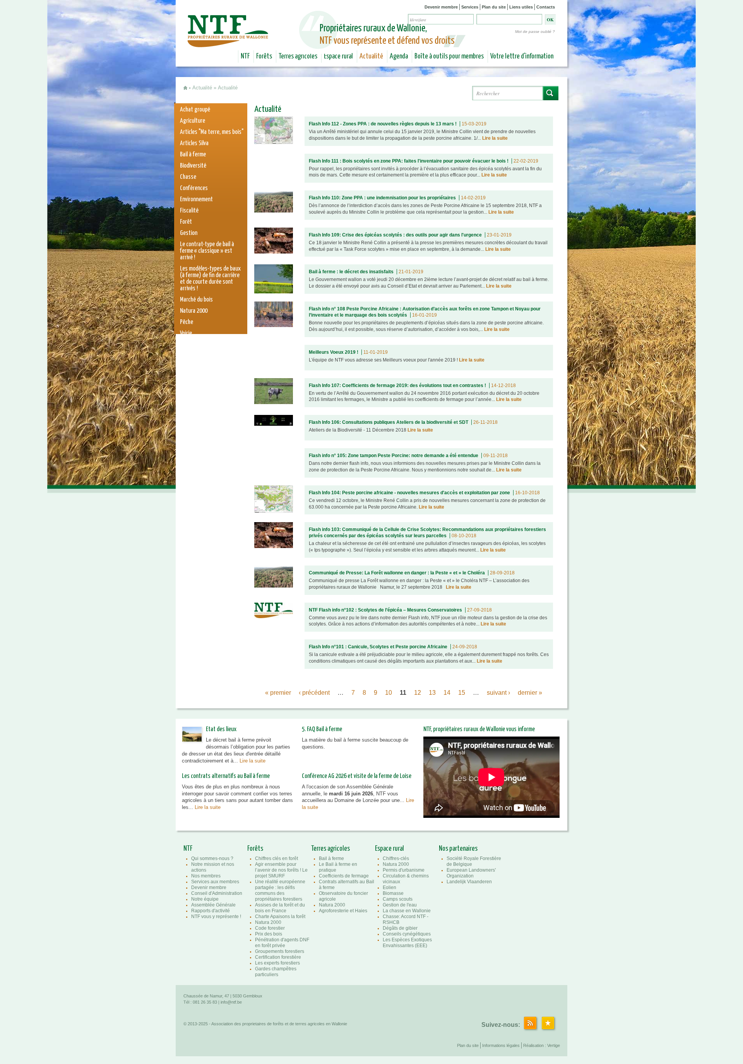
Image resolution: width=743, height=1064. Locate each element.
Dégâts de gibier (400, 928)
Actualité (371, 56)
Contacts (545, 7)
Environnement (196, 199)
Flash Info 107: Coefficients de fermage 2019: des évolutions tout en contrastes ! (397, 385)
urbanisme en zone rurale (208, 356)
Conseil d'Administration (216, 893)
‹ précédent (314, 692)
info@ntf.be (231, 1002)
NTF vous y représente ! (216, 916)
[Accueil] (229, 42)
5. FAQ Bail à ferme (322, 729)
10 (388, 692)
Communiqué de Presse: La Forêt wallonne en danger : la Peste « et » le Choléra (397, 573)
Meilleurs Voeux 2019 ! (333, 352)
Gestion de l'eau (400, 905)
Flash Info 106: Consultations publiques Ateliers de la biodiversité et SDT (388, 422)
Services (469, 7)
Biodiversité (193, 166)
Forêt (186, 222)
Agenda (399, 56)
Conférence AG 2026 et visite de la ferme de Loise (356, 776)
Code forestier (270, 928)
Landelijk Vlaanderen (469, 881)
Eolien (389, 887)
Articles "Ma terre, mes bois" (211, 132)
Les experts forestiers (277, 963)
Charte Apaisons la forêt (280, 916)
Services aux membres (215, 881)
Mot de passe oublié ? (535, 31)
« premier (278, 692)
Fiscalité (189, 210)
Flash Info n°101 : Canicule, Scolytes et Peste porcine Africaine (378, 646)
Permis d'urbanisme (404, 870)
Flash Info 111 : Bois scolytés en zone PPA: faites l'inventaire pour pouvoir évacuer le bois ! (408, 161)
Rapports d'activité (210, 910)
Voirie (186, 333)
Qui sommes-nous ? (212, 858)
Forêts (264, 56)
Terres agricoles (298, 56)
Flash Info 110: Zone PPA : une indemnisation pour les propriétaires (382, 197)
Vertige (553, 1045)
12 (417, 692)
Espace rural (338, 56)
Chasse (188, 177)
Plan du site (494, 7)
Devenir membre (441, 7)
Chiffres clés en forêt (276, 858)
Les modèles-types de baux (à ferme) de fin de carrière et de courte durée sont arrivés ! (210, 279)
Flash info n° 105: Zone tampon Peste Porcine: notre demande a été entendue (393, 455)
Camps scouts (398, 899)
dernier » (530, 692)
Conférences (194, 188)
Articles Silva (194, 143)
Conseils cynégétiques (407, 934)
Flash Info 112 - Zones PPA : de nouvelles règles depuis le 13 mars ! (383, 124)
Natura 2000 (193, 311)
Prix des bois (268, 934)
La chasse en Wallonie (407, 910)
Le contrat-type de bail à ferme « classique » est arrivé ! (207, 251)
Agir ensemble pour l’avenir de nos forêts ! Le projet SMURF (281, 870)
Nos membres (206, 876)
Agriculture (192, 121)
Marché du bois (196, 299)
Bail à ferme (193, 154)
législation (192, 344)
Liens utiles (521, 7)
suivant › (498, 692)
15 (461, 692)
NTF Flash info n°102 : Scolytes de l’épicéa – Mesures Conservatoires (385, 610)
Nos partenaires (458, 848)
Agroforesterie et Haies (343, 910)
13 (432, 692)
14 (446, 692)
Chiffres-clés (396, 858)
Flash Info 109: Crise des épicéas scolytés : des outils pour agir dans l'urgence (395, 235)
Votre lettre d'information (521, 56)
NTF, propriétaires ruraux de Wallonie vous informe (479, 729)
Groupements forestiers (279, 951)
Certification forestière (278, 957)
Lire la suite (495, 138)
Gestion (188, 233)
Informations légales (501, 1045)
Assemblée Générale (213, 905)
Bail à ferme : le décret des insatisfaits (351, 271)
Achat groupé (195, 109)
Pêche (186, 322)
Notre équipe (205, 899)
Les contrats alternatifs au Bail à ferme (226, 776)
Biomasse (393, 893)
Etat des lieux (221, 729)
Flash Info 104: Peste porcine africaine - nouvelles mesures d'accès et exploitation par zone (409, 492)
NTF (245, 56)
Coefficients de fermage (344, 876)
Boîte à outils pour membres (449, 56)
